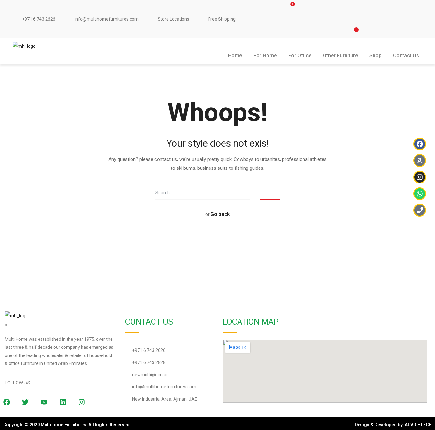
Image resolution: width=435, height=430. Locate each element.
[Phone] (419, 210)
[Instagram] (81, 402)
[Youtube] (44, 402)
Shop (375, 56)
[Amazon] (419, 160)
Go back (220, 214)
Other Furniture (340, 56)
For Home (265, 56)
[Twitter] (25, 402)
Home (235, 56)
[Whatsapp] (419, 193)
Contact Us (406, 56)
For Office (299, 56)
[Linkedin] (62, 402)
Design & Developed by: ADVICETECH (393, 424)
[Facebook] (419, 144)
